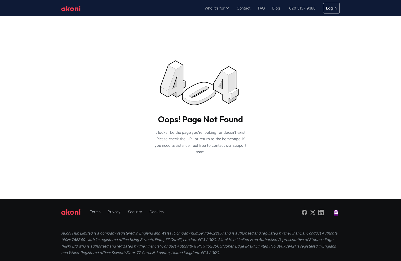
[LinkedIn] (321, 212)
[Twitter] (313, 212)
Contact (244, 8)
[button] (217, 8)
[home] (71, 8)
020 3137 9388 (302, 8)
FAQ (261, 8)
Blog (276, 8)
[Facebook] (304, 212)
